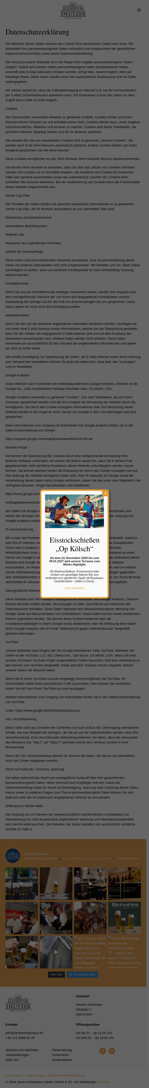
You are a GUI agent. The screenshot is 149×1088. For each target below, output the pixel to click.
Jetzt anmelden (74, 588)
